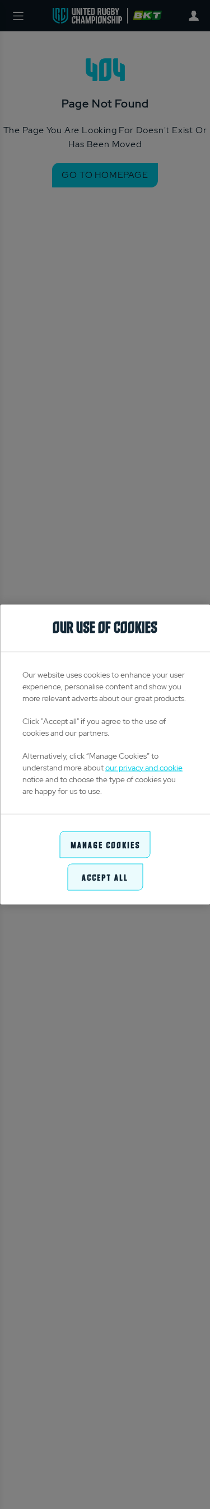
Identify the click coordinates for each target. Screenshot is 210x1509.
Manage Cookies (105, 844)
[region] (105, 754)
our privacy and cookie (144, 767)
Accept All (105, 877)
